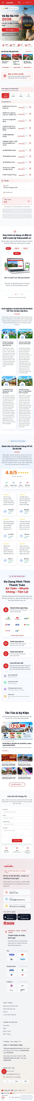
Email (4, 815)
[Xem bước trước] (12, 294)
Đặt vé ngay (9, 30)
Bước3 (25, 248)
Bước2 (17, 248)
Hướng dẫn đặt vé (9, 34)
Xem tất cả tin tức (16, 784)
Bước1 (8, 248)
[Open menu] (3, 2)
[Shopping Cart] (19, 2)
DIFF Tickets (7, 1034)
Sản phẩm (6, 1025)
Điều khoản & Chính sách (10, 1006)
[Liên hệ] (4, 1071)
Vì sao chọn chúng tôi (9, 1014)
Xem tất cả (28, 51)
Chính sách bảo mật (9, 1009)
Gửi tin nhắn (17, 840)
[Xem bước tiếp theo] (22, 294)
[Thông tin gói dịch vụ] (30, 107)
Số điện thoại (6, 821)
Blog (4, 1028)
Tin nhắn (5, 828)
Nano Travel (7, 1031)
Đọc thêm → (6, 750)
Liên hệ (5, 1012)
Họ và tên (5, 809)
